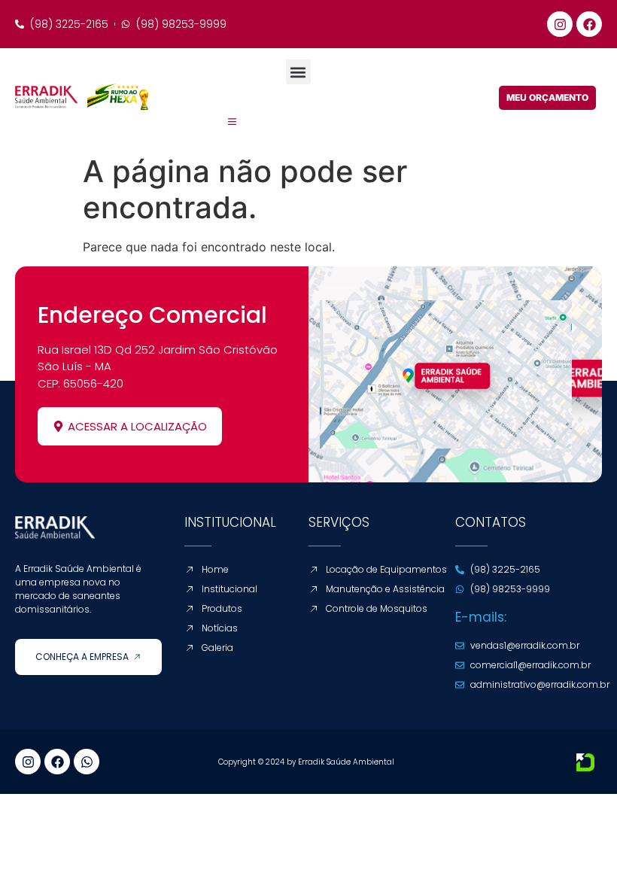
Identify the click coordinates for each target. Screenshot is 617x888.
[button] (298, 71)
